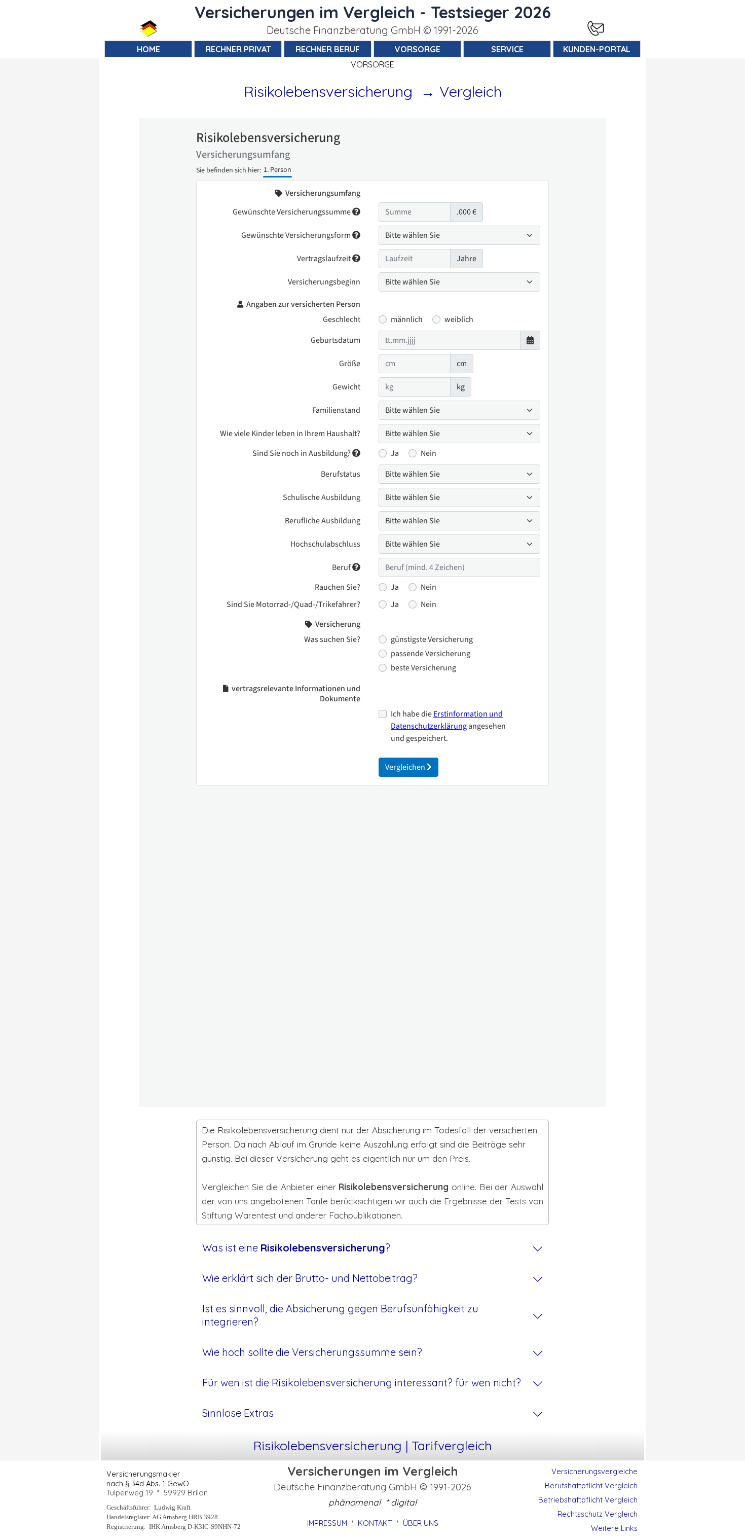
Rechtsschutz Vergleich (597, 1514)
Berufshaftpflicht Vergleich (591, 1485)
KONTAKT (375, 1523)
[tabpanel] (372, 30)
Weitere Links (614, 1528)
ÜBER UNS (420, 1523)
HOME (148, 49)
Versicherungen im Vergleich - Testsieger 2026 (373, 12)
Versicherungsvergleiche (594, 1471)
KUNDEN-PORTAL (596, 49)
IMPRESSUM (327, 1523)
